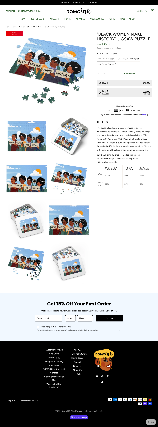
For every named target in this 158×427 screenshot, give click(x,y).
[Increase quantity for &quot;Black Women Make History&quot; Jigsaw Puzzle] (105, 73)
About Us (77, 370)
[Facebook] (98, 376)
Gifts (112, 19)
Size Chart (54, 353)
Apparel (80, 19)
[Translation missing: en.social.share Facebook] (98, 122)
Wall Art (54, 19)
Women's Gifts (24, 27)
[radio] (124, 83)
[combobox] (70, 318)
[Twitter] (104, 376)
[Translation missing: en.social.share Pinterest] (107, 122)
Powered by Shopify (94, 411)
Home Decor (77, 358)
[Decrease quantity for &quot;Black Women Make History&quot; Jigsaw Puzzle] (98, 73)
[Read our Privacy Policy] (119, 330)
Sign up (109, 318)
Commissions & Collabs (54, 369)
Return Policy (54, 357)
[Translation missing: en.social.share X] (103, 122)
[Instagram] (109, 376)
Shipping (100, 48)
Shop (15, 27)
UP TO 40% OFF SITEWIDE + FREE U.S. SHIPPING (79, 2)
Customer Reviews (54, 350)
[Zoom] (85, 35)
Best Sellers (37, 19)
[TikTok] (104, 382)
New (22, 19)
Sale (122, 19)
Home (67, 19)
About (132, 19)
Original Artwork (79, 354)
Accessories (97, 19)
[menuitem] (24, 19)
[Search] (146, 11)
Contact (54, 373)
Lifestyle (77, 366)
